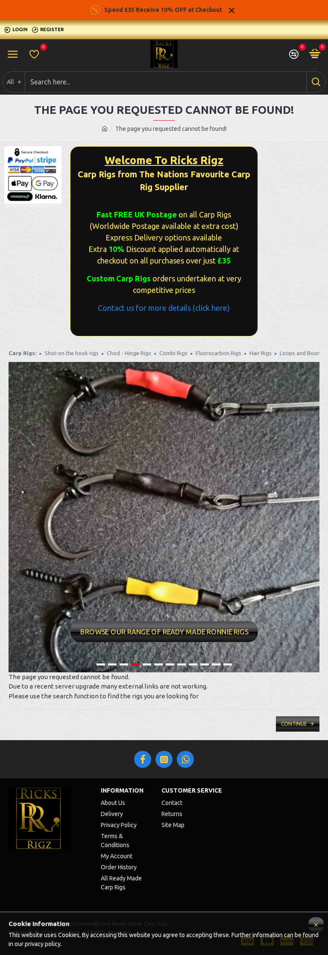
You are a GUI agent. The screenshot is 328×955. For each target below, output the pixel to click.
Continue (294, 723)
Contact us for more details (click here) (164, 308)
